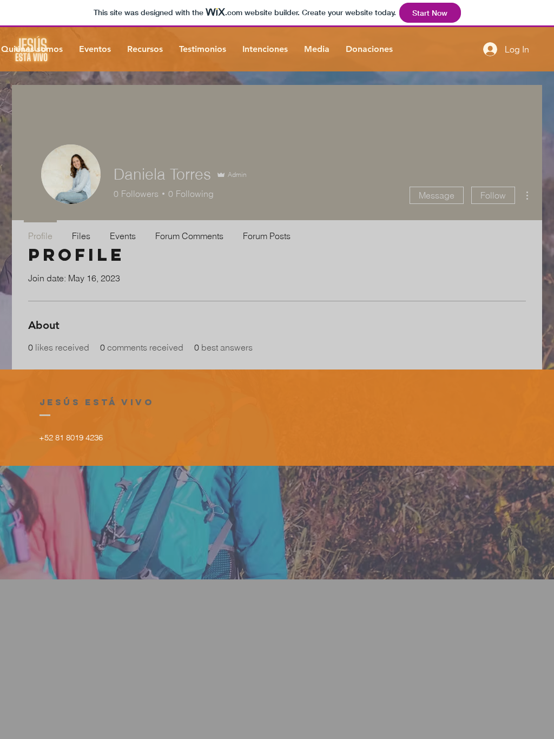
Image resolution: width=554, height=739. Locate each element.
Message (436, 195)
